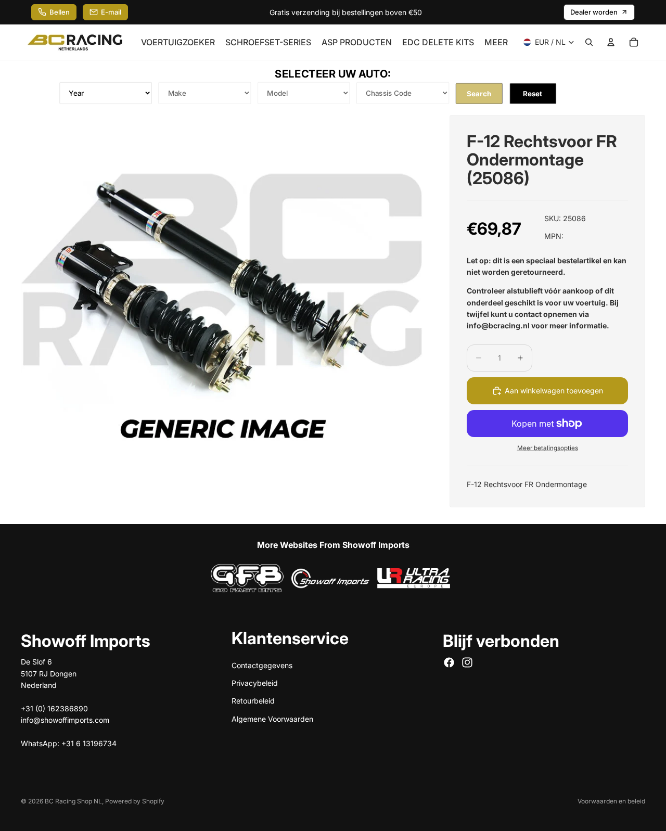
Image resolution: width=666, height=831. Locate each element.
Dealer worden (594, 12)
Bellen (59, 12)
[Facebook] (449, 662)
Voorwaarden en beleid (611, 801)
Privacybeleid (255, 682)
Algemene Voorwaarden (272, 718)
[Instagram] (467, 662)
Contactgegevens (262, 664)
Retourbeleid (253, 700)
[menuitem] (496, 42)
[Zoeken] (589, 42)
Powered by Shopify (134, 801)
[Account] (610, 42)
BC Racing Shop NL (73, 801)
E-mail (111, 12)
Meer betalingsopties (547, 448)
